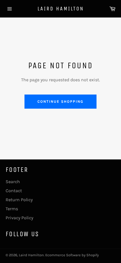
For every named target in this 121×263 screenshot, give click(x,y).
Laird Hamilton (60, 8)
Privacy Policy (19, 217)
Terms (12, 208)
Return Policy (19, 199)
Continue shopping (60, 101)
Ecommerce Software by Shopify (72, 255)
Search (13, 181)
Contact (14, 190)
